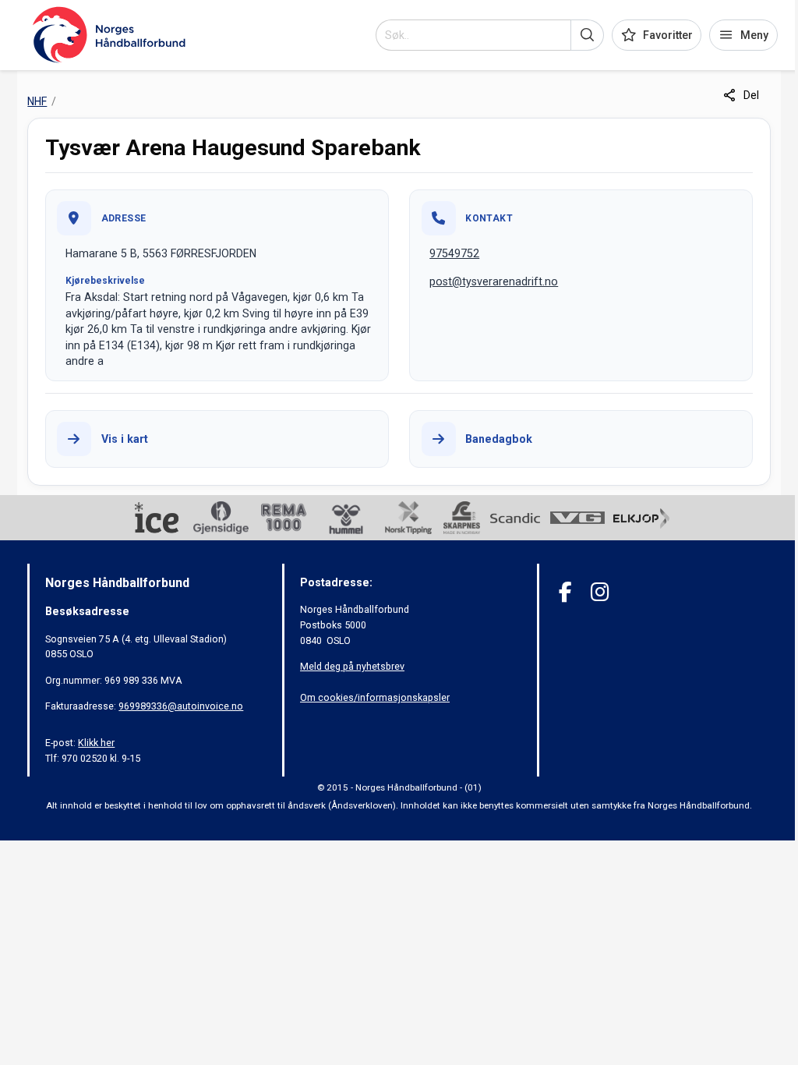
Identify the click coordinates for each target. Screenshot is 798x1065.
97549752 (454, 253)
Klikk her (96, 742)
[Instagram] (600, 592)
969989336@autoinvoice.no (180, 706)
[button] (587, 35)
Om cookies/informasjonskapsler (375, 697)
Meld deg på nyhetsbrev (352, 666)
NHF (37, 101)
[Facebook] (565, 592)
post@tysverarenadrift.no (493, 281)
